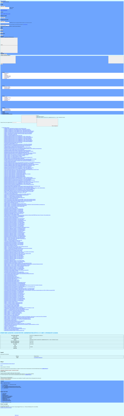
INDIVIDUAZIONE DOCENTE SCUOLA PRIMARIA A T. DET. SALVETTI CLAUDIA (18, 182)
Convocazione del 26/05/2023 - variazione (10, 207)
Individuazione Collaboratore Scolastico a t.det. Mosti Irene (13, 258)
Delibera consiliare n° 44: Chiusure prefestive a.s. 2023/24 (13, 156)
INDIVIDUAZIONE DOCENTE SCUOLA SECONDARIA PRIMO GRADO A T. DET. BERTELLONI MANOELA (23, 148)
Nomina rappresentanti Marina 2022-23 (10, 275)
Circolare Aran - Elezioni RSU (9, 326)
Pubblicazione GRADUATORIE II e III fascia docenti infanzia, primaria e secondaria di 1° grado (19, 307)
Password (11, 8)
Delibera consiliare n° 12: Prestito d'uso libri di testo (12, 313)
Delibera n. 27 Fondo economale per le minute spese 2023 (13, 240)
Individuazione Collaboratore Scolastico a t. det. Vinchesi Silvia (14, 226)
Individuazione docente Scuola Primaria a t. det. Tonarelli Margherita (14, 284)
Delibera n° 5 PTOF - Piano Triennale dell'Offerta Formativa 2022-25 (15, 328)
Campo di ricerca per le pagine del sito (6, 122)
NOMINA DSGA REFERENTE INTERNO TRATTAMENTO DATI (15, 128)
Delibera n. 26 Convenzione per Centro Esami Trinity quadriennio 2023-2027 (16, 246)
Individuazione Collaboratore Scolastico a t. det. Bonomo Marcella (14, 235)
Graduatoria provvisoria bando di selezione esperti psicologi (13, 321)
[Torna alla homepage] (62, 55)
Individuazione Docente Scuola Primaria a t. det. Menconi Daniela (14, 224)
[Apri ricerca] (116, 60)
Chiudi (2, 32)
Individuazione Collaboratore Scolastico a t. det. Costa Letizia (13, 244)
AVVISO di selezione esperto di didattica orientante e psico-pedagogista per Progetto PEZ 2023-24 (19, 160)
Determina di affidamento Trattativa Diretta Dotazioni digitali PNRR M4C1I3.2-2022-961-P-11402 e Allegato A (21, 164)
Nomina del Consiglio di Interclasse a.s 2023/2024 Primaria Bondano (14, 176)
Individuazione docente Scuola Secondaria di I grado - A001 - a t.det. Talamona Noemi (17, 253)
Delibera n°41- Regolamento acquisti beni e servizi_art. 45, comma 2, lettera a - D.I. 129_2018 (18, 191)
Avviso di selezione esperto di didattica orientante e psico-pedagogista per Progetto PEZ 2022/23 (19, 273)
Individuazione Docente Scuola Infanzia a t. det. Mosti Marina (13, 211)
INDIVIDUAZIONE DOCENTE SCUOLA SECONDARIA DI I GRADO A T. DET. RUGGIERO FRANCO (21, 181)
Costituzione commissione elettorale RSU (10, 325)
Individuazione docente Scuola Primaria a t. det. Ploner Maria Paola (14, 283)
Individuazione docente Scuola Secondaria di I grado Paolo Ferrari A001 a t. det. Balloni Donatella (19, 288)
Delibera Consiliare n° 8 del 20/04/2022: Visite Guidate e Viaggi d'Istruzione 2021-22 (17, 318)
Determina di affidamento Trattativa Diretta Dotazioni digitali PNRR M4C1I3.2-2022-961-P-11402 (19, 165)
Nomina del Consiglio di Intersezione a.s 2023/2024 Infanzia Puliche (14, 171)
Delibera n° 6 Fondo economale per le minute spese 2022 (13, 327)
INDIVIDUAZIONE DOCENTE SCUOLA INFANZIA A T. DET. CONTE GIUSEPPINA (18, 189)
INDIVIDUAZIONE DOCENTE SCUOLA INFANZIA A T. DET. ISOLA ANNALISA (18, 144)
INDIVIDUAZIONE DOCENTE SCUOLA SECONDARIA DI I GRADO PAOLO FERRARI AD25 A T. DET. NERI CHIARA (24, 187)
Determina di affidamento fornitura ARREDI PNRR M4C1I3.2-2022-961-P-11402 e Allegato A (19, 163)
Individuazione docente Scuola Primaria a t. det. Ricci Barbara (13, 269)
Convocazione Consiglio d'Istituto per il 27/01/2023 (12, 241)
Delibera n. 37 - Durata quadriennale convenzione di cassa (13, 196)
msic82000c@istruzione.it (38, 357)
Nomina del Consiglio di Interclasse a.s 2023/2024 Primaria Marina (14, 174)
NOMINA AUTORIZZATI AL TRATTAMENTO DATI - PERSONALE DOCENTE (17, 130)
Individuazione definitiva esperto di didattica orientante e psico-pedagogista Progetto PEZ (18, 263)
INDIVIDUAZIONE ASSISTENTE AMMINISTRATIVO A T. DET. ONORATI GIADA (18, 177)
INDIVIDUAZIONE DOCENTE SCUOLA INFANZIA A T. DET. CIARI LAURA (17, 136)
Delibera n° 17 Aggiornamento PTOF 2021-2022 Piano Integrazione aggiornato (16, 309)
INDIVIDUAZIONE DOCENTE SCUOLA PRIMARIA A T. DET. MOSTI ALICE (17, 180)
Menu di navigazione (55, 125)
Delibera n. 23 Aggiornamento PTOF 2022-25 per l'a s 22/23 (13, 249)
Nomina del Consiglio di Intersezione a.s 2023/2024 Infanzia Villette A (15, 170)
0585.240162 (6, 385)
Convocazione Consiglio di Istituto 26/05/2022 (11, 315)
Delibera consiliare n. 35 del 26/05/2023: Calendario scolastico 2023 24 (15, 203)
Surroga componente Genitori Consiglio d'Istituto (11, 305)
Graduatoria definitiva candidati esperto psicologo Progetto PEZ (14, 146)
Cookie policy (4, 393)
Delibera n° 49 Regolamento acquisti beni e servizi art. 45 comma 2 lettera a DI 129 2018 (18, 133)
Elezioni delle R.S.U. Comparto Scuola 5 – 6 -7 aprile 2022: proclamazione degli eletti (17, 319)
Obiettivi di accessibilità (6, 397)
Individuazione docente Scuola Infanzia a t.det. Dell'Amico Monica (14, 254)
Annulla (2, 54)
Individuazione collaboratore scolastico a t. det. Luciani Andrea (13, 267)
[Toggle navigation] (8, 60)
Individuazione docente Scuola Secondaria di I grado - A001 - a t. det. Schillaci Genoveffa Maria (19, 251)
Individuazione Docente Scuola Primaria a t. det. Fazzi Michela (14, 225)
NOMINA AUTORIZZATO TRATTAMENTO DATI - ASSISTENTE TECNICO (17, 129)
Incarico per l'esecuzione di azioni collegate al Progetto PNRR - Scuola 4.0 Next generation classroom (19, 199)
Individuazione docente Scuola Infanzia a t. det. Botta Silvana (13, 287)
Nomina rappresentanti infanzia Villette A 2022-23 (12, 280)
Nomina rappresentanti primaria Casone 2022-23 (11, 277)
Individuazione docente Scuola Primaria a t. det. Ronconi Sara (13, 295)
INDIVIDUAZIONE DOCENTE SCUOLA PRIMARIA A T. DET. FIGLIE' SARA (17, 183)
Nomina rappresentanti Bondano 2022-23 (10, 276)
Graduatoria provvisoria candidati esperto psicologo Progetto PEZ (14, 149)
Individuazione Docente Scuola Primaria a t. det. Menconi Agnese (14, 230)
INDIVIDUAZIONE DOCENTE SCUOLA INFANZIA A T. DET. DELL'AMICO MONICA (19, 167)
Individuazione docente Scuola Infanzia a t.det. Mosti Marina (13, 255)
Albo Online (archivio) (40, 116)
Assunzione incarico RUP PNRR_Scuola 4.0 (11, 202)
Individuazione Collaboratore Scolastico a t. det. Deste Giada (13, 210)
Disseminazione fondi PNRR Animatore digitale (11, 214)
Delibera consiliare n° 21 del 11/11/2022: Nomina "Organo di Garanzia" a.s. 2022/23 (17, 264)
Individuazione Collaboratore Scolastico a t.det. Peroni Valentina (14, 252)
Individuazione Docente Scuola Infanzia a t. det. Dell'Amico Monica (14, 232)
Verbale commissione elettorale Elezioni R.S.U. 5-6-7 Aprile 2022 (14, 320)
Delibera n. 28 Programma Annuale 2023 (10, 239)
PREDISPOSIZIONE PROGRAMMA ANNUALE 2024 (13, 142)
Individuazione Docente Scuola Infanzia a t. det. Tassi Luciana (13, 242)
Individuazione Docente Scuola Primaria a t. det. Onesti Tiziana (14, 219)
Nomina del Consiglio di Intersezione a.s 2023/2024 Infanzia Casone (14, 172)
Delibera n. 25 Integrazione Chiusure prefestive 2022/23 (12, 247)
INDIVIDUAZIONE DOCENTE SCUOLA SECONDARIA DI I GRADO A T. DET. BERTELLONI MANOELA (22, 162)
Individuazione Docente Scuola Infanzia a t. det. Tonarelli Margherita (14, 229)
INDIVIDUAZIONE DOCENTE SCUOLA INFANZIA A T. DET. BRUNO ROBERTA (18, 141)
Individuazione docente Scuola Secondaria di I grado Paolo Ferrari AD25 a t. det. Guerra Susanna (19, 289)
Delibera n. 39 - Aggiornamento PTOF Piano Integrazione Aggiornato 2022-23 (16, 194)
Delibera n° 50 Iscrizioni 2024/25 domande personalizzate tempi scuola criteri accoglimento (18, 132)
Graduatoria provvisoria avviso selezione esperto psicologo (13, 250)
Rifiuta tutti (8, 370)
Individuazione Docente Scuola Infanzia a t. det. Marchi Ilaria (13, 208)
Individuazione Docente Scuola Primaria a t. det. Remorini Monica (14, 218)
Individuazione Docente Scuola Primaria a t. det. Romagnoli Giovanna (15, 220)
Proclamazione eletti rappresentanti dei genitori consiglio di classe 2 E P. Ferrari (16, 272)
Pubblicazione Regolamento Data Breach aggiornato (12, 185)
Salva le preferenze (8, 379)
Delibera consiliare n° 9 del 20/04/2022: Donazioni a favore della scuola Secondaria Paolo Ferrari (19, 317)
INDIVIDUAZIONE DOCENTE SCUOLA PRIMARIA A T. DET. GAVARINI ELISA (18, 168)
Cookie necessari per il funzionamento (6, 377)
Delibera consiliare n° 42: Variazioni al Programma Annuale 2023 (14, 158)
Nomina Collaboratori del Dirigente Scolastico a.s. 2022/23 (13, 306)
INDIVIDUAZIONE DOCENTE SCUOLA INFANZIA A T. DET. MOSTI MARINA (17, 147)
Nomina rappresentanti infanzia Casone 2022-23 (11, 279)
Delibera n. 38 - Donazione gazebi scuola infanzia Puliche (13, 195)
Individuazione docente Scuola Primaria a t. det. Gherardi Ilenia (14, 266)
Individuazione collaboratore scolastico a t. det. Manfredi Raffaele (14, 268)
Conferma (5, 54)
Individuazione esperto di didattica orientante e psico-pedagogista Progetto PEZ (16, 270)
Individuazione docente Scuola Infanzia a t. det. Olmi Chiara (13, 292)
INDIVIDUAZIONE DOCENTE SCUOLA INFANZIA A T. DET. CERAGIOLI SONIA (18, 153)
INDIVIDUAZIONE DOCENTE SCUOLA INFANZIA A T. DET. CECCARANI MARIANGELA (20, 178)
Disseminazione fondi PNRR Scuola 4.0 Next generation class (13, 213)
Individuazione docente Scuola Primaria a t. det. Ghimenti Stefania (14, 285)
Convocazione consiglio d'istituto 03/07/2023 (11, 198)
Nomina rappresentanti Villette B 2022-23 (10, 278)
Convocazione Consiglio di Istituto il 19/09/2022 (11, 304)
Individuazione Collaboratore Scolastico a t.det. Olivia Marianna (14, 256)
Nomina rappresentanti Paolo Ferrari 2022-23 (11, 274)
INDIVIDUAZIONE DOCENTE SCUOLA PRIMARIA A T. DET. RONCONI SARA (18, 139)
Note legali (4, 394)
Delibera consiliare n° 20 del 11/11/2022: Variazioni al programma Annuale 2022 (16, 265)
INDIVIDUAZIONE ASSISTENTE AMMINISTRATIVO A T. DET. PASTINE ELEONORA (19, 184)
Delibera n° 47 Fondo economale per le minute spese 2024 (13, 135)
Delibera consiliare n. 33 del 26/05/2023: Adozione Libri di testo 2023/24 (15, 205)
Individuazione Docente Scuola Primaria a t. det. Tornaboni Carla (14, 212)
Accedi (2, 2)
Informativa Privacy (5, 395)
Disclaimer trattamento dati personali (6, 407)
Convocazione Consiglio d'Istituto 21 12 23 (11, 143)
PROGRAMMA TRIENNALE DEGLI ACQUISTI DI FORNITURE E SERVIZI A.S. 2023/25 (19, 190)
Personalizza (2, 370)
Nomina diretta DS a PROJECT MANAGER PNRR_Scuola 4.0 (14, 201)
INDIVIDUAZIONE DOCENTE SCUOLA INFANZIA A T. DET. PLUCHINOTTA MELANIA (19, 188)
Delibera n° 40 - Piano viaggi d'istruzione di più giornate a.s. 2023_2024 (15, 192)
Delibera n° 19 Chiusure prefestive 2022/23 (11, 301)
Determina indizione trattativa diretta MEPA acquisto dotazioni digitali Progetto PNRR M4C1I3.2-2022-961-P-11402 (22, 186)
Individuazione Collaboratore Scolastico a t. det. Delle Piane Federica (14, 228)
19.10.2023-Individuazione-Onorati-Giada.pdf (7, 363)
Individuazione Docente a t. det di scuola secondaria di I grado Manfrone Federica (16, 227)
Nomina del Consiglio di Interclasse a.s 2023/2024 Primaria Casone (14, 175)
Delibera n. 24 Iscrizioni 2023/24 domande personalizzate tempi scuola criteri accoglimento (18, 248)
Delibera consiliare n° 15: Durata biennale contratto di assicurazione (14, 311)
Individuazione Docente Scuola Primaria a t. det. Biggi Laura (13, 231)
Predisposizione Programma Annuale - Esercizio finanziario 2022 (14, 330)
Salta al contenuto (3, 0)
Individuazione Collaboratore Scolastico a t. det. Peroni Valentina (14, 233)
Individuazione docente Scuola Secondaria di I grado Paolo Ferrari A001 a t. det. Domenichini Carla (19, 286)
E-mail (11, 22)
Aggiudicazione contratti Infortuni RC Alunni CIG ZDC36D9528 (14, 308)
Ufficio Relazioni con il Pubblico (7, 396)
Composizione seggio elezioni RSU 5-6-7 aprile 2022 (12, 322)
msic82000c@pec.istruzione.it (12, 387)
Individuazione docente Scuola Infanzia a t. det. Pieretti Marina (13, 300)
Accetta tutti (15, 370)
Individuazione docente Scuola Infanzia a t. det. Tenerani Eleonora (14, 298)
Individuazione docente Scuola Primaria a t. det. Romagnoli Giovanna (15, 282)
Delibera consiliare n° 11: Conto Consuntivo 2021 (12, 314)
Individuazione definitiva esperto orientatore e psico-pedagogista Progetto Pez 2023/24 (17, 150)
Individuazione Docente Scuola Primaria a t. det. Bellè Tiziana (13, 209)
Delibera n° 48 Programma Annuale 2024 (10, 134)
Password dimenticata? (3, 10)
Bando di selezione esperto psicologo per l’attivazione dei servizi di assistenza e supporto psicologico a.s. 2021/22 (21, 324)
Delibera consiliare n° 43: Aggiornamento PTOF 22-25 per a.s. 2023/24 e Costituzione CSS (18, 157)
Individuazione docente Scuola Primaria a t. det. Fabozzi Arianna (14, 296)
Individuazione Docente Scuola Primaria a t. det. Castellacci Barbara (14, 236)
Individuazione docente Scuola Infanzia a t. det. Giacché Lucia (13, 299)
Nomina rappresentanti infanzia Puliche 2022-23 (11, 281)
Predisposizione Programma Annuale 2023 (10, 245)
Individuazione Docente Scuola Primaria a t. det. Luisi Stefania (13, 243)
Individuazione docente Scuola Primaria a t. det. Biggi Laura (13, 262)
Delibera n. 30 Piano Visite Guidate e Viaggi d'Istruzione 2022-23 (14, 237)
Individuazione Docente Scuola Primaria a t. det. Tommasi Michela (14, 222)
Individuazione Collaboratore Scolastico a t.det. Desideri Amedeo (14, 260)
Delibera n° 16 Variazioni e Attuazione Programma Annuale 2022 (14, 310)
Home (38, 115)
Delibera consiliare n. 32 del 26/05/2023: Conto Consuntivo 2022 (14, 206)
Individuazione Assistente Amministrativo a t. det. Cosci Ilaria (13, 297)
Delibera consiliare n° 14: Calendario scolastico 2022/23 (12, 312)
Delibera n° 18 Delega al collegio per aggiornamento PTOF (13, 302)
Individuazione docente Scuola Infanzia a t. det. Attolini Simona (14, 291)
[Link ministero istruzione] (4, 1)
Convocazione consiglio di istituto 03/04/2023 (11, 217)
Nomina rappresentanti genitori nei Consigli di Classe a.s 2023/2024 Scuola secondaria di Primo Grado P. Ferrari (21, 169)
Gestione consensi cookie (6, 399)
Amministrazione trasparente (6, 400)
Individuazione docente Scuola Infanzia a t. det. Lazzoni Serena (14, 271)
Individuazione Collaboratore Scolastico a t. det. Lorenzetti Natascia (14, 261)
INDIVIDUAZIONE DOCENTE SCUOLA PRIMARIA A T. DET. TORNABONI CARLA (18, 151)
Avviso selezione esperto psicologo (9, 259)
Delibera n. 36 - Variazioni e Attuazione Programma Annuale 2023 (14, 197)
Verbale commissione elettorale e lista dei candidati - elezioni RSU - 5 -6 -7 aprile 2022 (17, 323)
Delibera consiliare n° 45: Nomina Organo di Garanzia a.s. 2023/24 (14, 155)
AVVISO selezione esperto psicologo (10, 161)
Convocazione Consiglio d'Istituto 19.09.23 (11, 193)
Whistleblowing (4, 398)
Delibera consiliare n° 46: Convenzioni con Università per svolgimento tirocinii (16, 154)
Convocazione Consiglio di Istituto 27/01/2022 (11, 329)
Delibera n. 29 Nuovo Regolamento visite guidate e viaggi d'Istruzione (15, 238)
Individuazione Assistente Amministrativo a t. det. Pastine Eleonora (14, 293)
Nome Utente (12, 7)
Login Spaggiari (25, 24)
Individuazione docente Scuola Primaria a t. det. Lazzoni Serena (14, 294)
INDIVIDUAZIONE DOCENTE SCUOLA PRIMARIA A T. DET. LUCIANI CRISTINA (18, 137)
